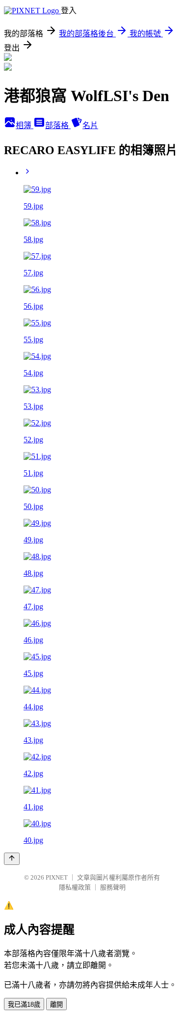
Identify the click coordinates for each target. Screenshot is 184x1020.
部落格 (58, 125)
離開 (56, 1004)
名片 (90, 125)
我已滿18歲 (24, 1004)
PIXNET (57, 877)
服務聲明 (113, 887)
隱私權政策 (75, 887)
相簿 (24, 125)
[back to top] (12, 859)
